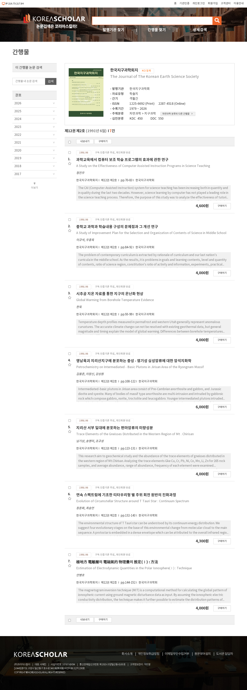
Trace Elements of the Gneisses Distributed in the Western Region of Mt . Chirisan (135, 434)
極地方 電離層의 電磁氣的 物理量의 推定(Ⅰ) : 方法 (117, 562)
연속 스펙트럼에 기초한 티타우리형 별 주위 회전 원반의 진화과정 (126, 495)
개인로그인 (198, 3)
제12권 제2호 (109, 180)
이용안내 (239, 3)
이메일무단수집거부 (177, 654)
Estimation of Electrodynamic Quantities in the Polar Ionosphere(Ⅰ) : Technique (134, 568)
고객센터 (226, 3)
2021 (17, 142)
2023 (17, 127)
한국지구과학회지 (87, 180)
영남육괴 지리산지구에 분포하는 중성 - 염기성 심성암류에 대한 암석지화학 (133, 361)
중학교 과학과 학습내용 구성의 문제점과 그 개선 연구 (117, 227)
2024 (17, 119)
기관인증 (184, 3)
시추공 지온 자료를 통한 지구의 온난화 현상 (109, 294)
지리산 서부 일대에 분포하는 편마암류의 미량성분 (114, 428)
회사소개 (127, 654)
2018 (17, 166)
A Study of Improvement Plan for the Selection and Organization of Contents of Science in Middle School (151, 233)
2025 (17, 111)
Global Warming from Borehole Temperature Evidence (115, 300)
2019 (17, 158)
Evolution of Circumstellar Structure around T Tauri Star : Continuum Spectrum (132, 501)
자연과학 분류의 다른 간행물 (175, 114)
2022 (17, 135)
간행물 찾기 (157, 30)
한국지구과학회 (139, 89)
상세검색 (200, 30)
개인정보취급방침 (148, 654)
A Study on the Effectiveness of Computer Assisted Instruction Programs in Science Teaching (143, 166)
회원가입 (213, 3)
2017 (17, 174)
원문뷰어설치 (203, 654)
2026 (17, 103)
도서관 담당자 (224, 654)
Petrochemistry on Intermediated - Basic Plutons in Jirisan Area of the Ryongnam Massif (140, 367)
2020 (17, 150)
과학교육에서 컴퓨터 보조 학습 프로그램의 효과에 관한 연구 (122, 159)
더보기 (34, 187)
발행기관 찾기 (113, 30)
